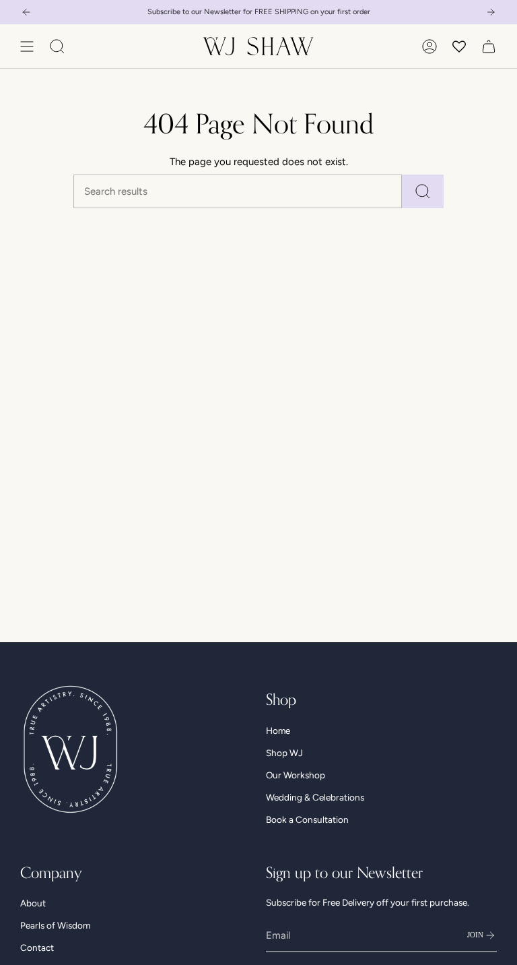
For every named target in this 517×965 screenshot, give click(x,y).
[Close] (432, 391)
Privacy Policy (330, 544)
